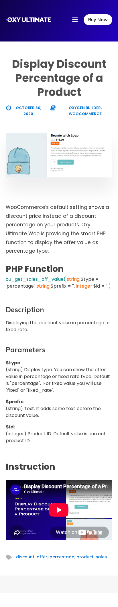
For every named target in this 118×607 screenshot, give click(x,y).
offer (42, 556)
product (84, 556)
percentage (62, 556)
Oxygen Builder (85, 107)
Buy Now (98, 19)
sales (101, 556)
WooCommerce (85, 113)
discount (25, 556)
